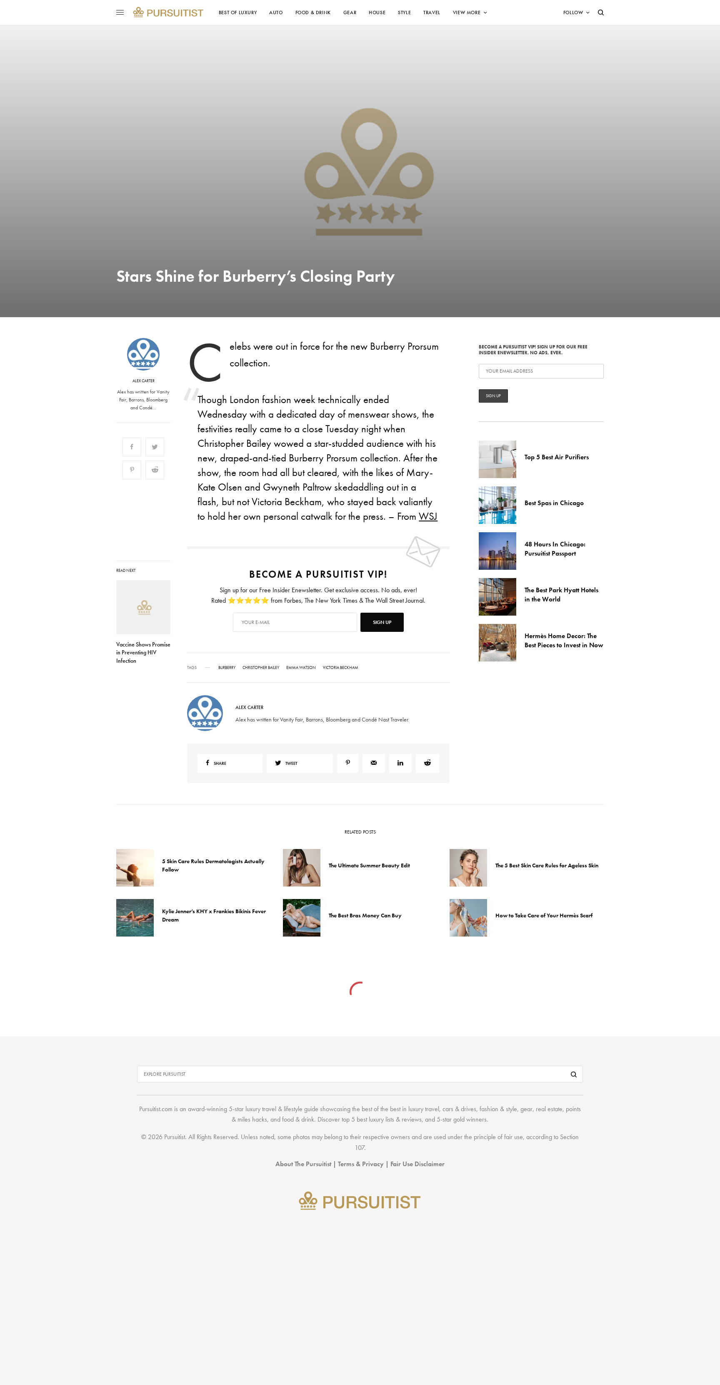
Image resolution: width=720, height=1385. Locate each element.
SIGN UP (441, 737)
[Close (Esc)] (510, 610)
